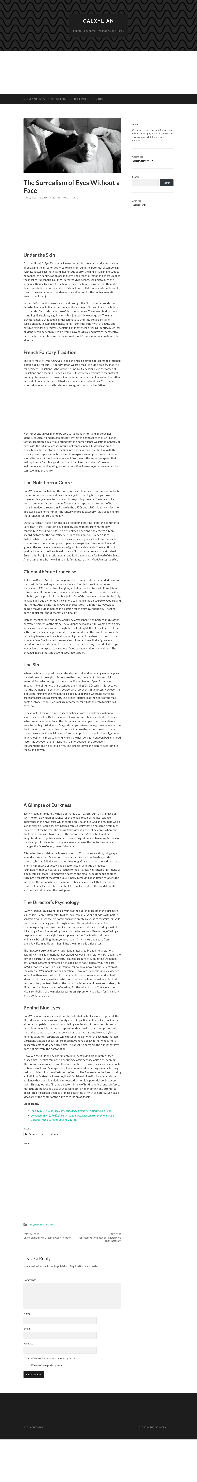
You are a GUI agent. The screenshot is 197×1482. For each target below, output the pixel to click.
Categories (137, 156)
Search (135, 176)
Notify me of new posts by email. (46, 1365)
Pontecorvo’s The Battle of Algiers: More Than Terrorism (99, 1237)
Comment (30, 1279)
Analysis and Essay (34, 99)
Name (28, 1313)
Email (27, 1328)
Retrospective (59, 99)
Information (81, 99)
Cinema (51, 1224)
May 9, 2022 (30, 197)
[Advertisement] (98, 73)
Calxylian (98, 21)
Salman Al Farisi (50, 197)
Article (100, 99)
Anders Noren (158, 1427)
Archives (136, 200)
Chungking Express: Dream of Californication (47, 1236)
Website (28, 1343)
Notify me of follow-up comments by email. (52, 1358)
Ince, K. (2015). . (71, 1110)
